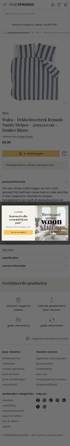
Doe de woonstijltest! (18, 232)
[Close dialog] (66, 207)
